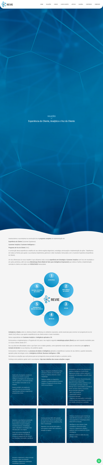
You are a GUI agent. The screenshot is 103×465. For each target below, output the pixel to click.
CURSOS (56, 4)
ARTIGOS (74, 4)
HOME (41, 4)
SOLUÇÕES (48, 4)
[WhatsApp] (99, 461)
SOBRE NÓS (97, 4)
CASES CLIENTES (65, 4)
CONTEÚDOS (89, 4)
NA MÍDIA (81, 4)
